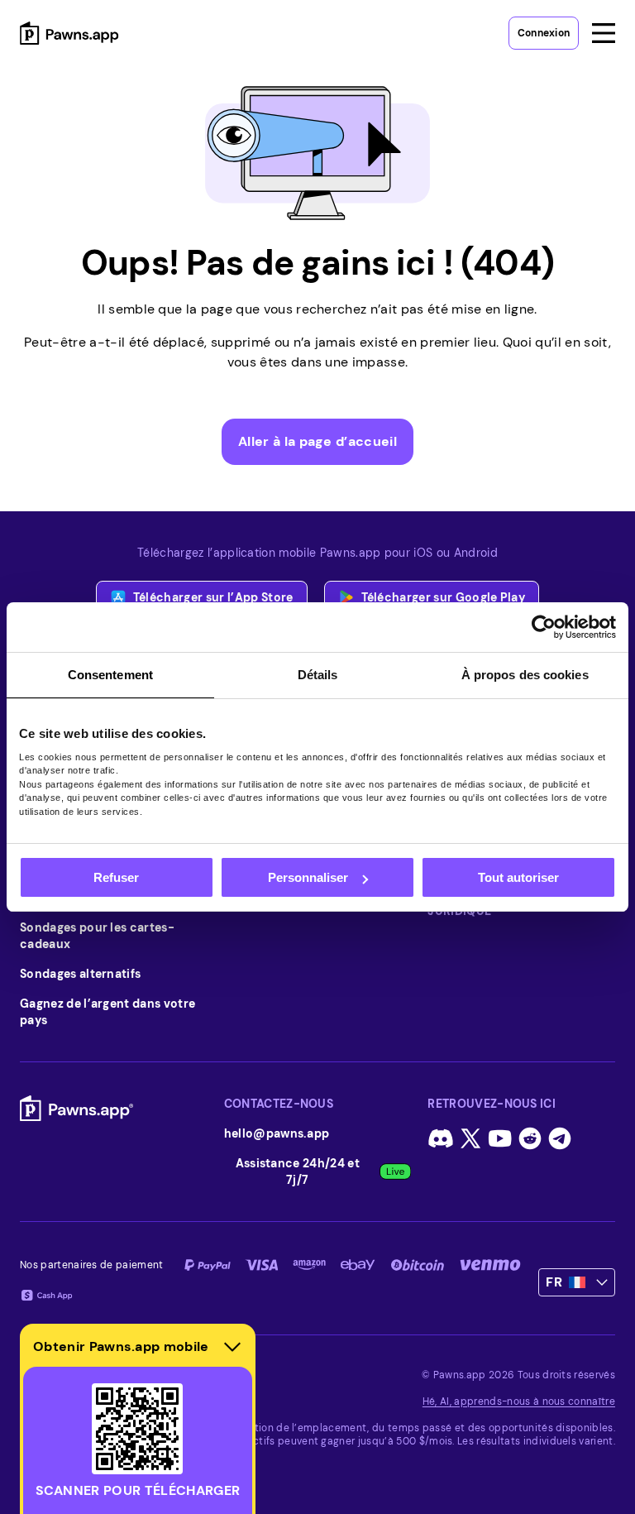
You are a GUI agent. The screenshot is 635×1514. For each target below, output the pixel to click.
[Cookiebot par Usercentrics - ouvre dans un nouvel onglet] (543, 627)
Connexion (544, 33)
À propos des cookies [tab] (525, 675)
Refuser (116, 877)
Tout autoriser (518, 877)
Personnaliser (308, 877)
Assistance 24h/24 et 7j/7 (298, 1171)
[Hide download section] (232, 1347)
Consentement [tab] (110, 675)
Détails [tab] (318, 675)
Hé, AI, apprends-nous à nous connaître (519, 1401)
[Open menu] (603, 33)
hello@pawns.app (277, 1133)
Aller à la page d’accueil (317, 441)
